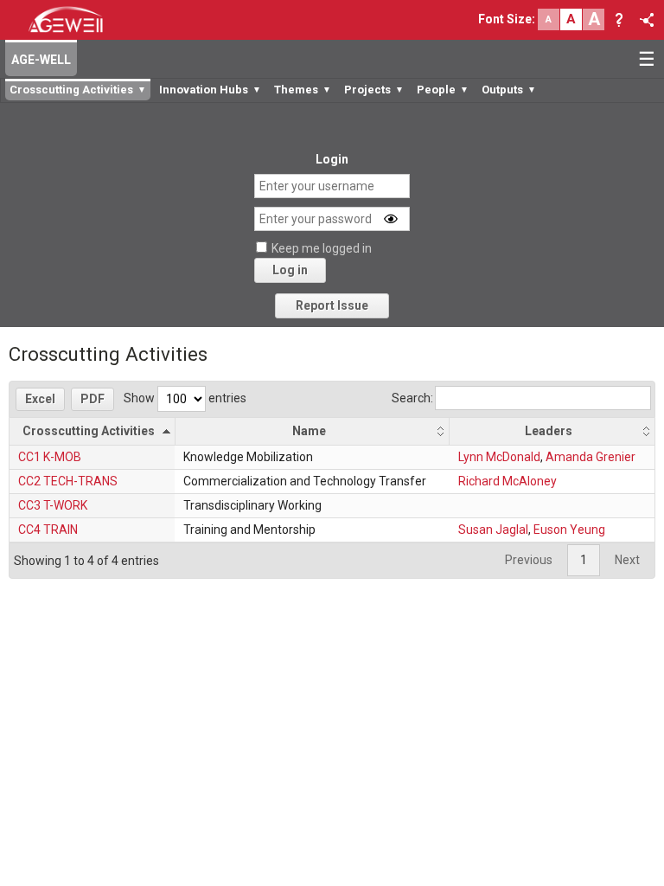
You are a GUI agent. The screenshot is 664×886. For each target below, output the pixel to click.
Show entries (185, 398)
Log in (290, 270)
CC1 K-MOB (49, 457)
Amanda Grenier (590, 457)
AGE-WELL (41, 60)
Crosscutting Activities (88, 431)
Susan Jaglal (493, 529)
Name (309, 431)
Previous (528, 560)
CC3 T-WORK (52, 505)
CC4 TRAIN (48, 529)
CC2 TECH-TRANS (68, 481)
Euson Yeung (569, 529)
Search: (412, 398)
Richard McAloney (507, 481)
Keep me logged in (321, 248)
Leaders (548, 431)
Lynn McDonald (499, 457)
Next (627, 560)
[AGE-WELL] (65, 18)
